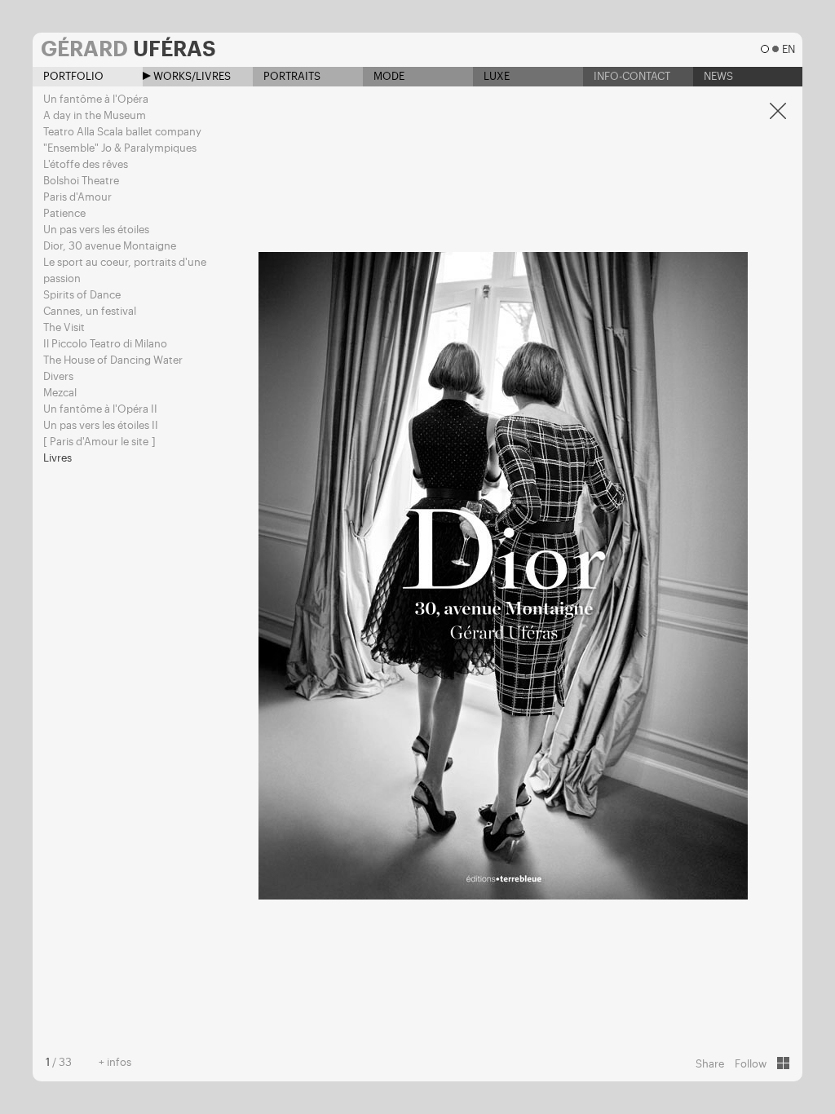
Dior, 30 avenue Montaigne (109, 246)
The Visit (64, 327)
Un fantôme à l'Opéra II (100, 409)
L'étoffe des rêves (85, 164)
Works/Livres (191, 76)
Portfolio (72, 76)
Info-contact (630, 76)
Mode (387, 76)
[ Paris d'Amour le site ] (99, 441)
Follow (751, 1064)
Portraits (290, 76)
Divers (58, 376)
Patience (64, 213)
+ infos (115, 1062)
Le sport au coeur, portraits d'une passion (124, 270)
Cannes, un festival (89, 311)
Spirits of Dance (82, 295)
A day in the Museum (94, 115)
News (717, 76)
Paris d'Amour (77, 197)
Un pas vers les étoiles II (100, 425)
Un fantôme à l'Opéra (95, 99)
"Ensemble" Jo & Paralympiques (120, 148)
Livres (57, 458)
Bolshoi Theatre (81, 180)
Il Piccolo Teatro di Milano (105, 343)
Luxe (495, 76)
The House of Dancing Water (113, 360)
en (788, 49)
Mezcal (60, 392)
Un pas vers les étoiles (96, 229)
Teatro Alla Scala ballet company (122, 131)
